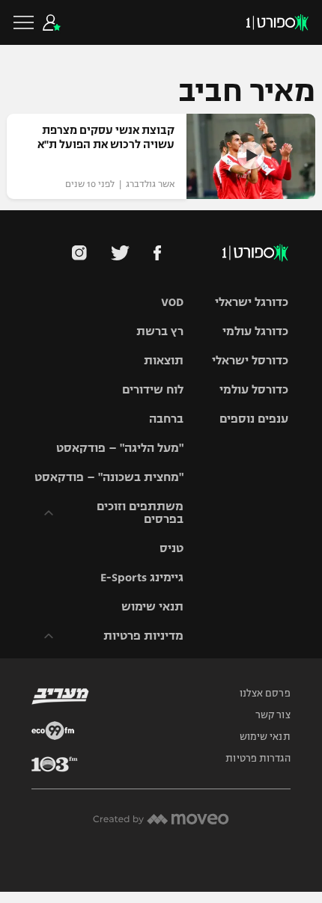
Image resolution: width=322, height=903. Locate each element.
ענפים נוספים (253, 418)
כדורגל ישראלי (251, 302)
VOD (172, 302)
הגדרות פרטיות (257, 758)
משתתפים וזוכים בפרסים (140, 512)
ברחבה (166, 418)
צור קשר (273, 715)
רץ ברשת (159, 331)
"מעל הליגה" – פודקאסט (119, 447)
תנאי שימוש (152, 606)
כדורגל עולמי (255, 331)
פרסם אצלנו (265, 693)
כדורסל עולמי (253, 389)
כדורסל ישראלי (250, 360)
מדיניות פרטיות (143, 635)
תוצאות (163, 360)
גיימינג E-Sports (141, 577)
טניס (171, 548)
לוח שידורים (152, 389)
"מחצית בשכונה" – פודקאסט (108, 477)
